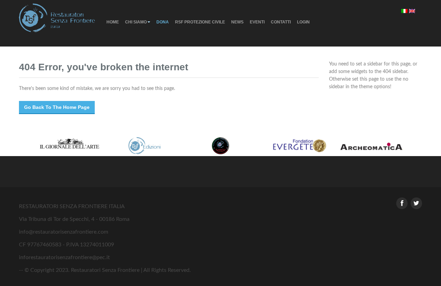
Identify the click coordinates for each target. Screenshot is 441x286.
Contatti (281, 22)
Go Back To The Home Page (57, 107)
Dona (162, 22)
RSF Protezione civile (200, 22)
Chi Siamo (136, 22)
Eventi (257, 22)
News (237, 22)
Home (112, 22)
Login (303, 22)
